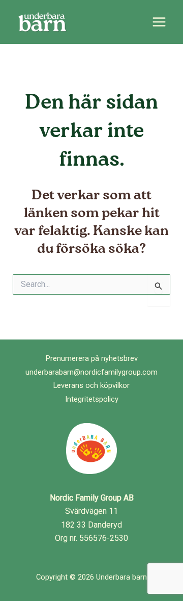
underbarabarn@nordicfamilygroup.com (91, 372)
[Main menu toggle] (159, 22)
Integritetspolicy (91, 399)
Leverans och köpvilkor (91, 385)
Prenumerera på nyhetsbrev (92, 358)
